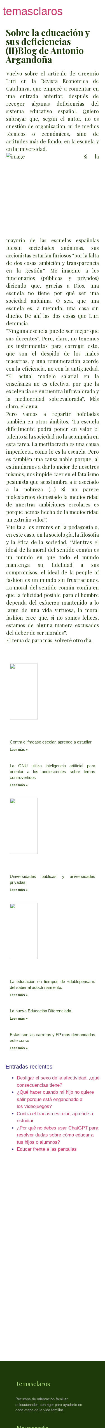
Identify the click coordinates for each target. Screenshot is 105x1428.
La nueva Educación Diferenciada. (41, 1010)
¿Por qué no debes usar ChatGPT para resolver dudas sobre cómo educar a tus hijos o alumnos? (57, 1135)
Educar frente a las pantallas (47, 1149)
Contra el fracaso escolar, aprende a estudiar (51, 742)
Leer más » (19, 750)
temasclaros (33, 11)
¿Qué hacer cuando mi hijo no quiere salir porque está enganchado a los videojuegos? (55, 1099)
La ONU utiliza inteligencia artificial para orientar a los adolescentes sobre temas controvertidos (52, 771)
